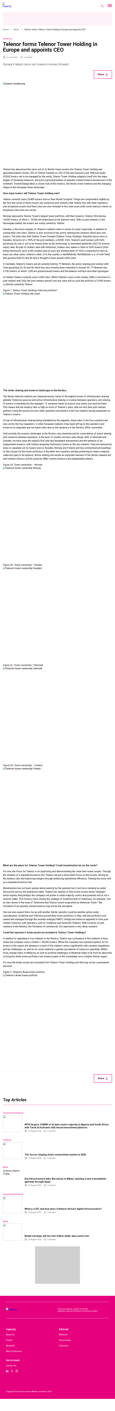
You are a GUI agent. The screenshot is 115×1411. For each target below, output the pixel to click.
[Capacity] (14, 6)
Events (9, 1340)
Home (6, 29)
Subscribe (63, 1345)
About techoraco (14, 1351)
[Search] (102, 6)
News (16, 29)
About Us (10, 1334)
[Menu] (110, 6)
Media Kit (10, 1345)
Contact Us (11, 1365)
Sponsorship (65, 1340)
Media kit (63, 1334)
